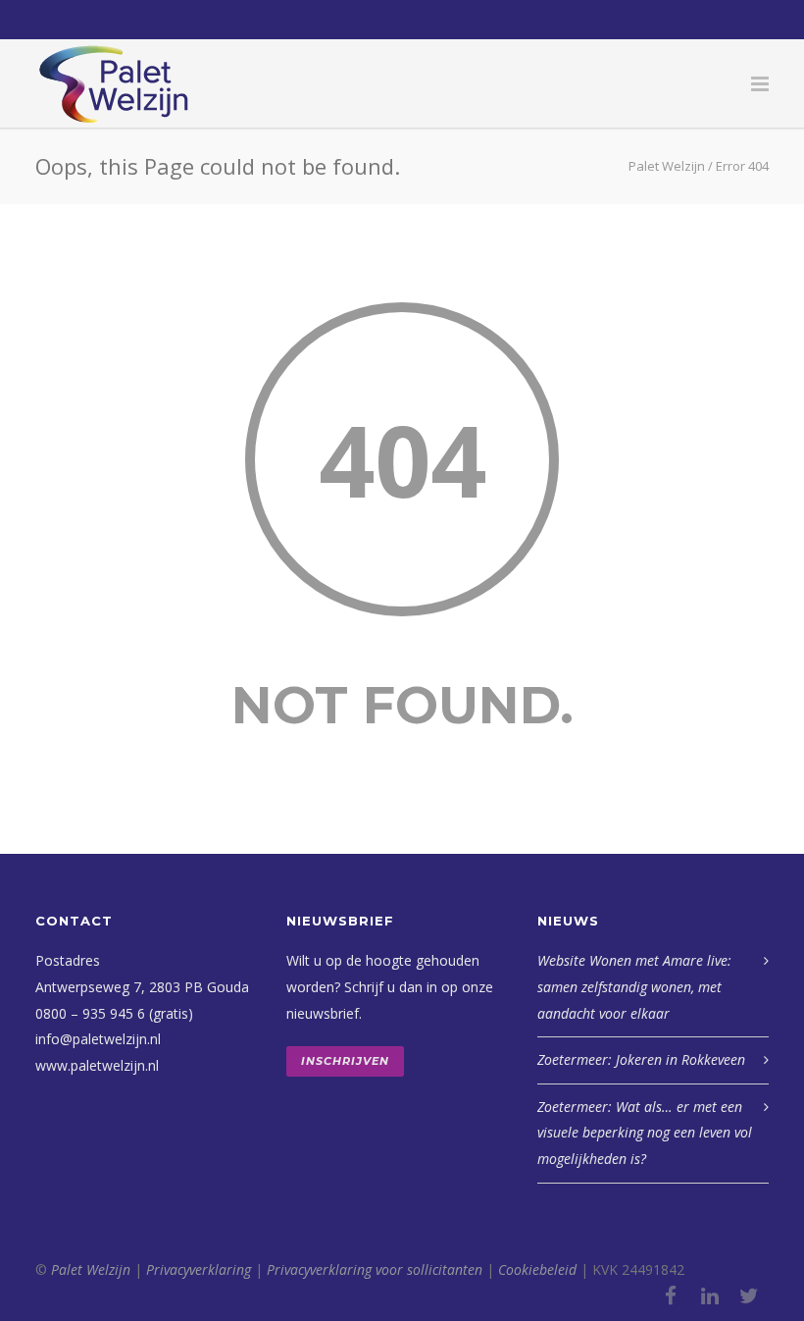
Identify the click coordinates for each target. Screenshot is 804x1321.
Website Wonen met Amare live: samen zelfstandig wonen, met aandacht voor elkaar (634, 986)
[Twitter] (749, 1295)
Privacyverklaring (198, 1269)
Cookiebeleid (537, 1269)
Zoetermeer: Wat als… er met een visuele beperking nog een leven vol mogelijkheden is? (644, 1132)
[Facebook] (670, 1295)
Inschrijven (345, 1061)
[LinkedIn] (709, 1295)
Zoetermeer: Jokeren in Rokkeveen (641, 1059)
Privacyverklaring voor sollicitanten (374, 1269)
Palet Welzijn (90, 1269)
